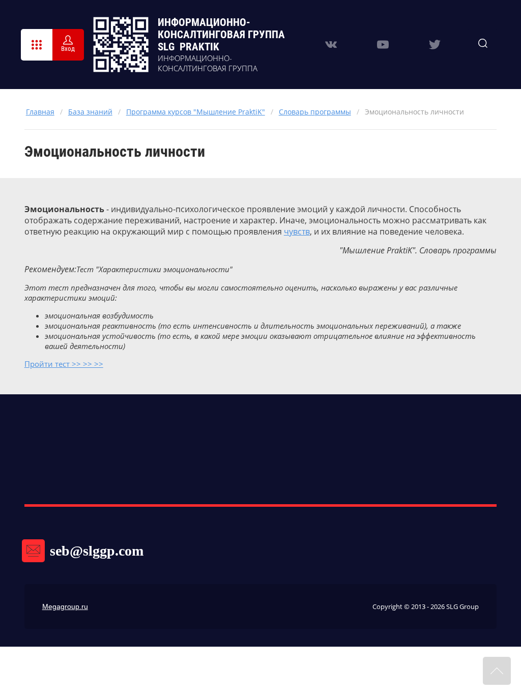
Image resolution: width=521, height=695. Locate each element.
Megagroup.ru (65, 606)
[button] (36, 45)
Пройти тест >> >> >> (63, 364)
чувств (297, 231)
